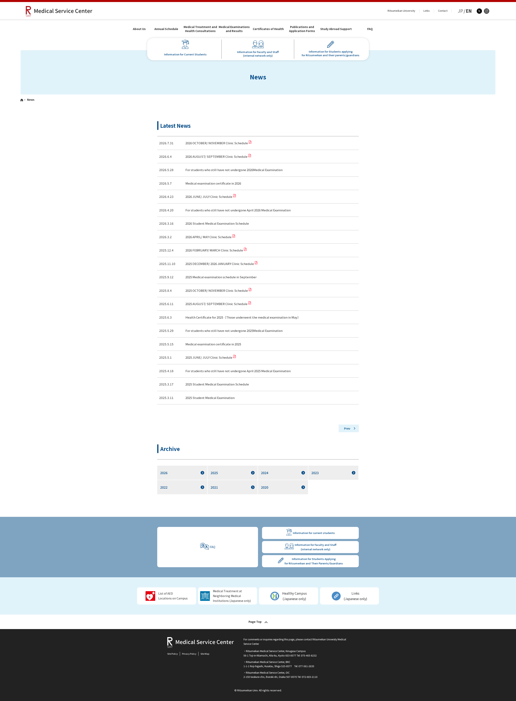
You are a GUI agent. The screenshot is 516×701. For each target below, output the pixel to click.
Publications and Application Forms (302, 29)
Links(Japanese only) (355, 596)
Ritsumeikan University (401, 10)
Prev (347, 428)
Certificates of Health (268, 29)
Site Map (205, 653)
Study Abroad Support (336, 29)
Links (426, 10)
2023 (315, 472)
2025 (214, 472)
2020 (264, 487)
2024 (264, 472)
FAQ (370, 29)
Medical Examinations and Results (234, 29)
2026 (163, 472)
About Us (139, 29)
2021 (214, 487)
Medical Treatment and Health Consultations (200, 29)
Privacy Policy (189, 653)
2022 (163, 487)
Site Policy (172, 653)
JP (460, 10)
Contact (442, 10)
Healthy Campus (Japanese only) (294, 596)
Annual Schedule (166, 29)
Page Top (255, 622)
